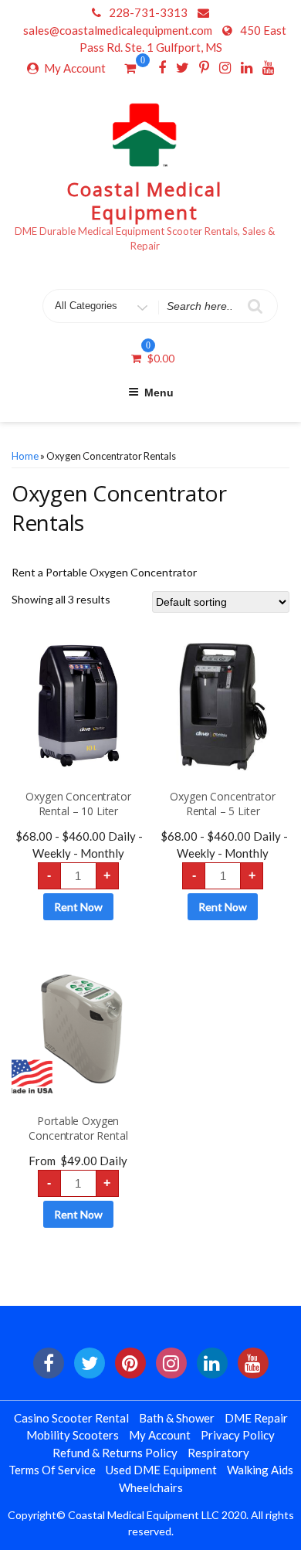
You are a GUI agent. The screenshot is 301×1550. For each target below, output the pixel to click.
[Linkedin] (246, 67)
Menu (159, 392)
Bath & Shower (177, 1418)
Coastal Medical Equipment (144, 200)
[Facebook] (162, 67)
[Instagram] (225, 67)
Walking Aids (260, 1470)
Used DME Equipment (161, 1470)
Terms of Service (52, 1470)
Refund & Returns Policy (115, 1453)
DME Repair (256, 1418)
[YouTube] (253, 1363)
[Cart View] (130, 69)
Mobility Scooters (72, 1435)
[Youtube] (268, 67)
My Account (75, 68)
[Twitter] (182, 67)
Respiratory (218, 1453)
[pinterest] (130, 1363)
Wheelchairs (151, 1487)
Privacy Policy (238, 1435)
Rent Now (78, 906)
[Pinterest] (204, 67)
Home (25, 456)
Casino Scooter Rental (71, 1418)
